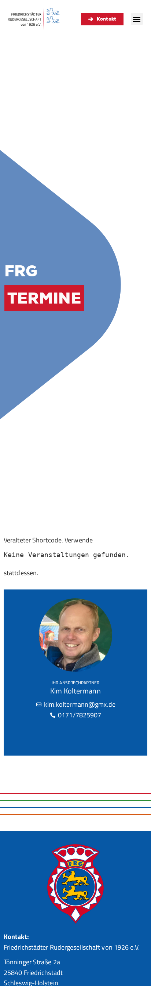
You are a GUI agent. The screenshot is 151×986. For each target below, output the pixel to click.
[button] (137, 19)
